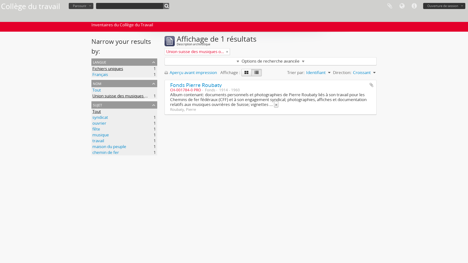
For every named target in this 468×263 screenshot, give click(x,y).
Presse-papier (390, 6)
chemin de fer (105, 152)
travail (98, 140)
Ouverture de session (442, 6)
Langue (402, 6)
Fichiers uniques (107, 68)
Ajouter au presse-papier (371, 85)
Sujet (97, 104)
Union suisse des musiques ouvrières (127, 96)
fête (96, 129)
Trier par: (296, 72)
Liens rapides (414, 6)
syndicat (100, 117)
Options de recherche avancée (271, 61)
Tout (96, 90)
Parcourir (79, 6)
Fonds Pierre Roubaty (196, 84)
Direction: (342, 72)
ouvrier (99, 123)
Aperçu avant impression (193, 72)
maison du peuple (109, 146)
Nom (97, 83)
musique (100, 135)
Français (100, 74)
